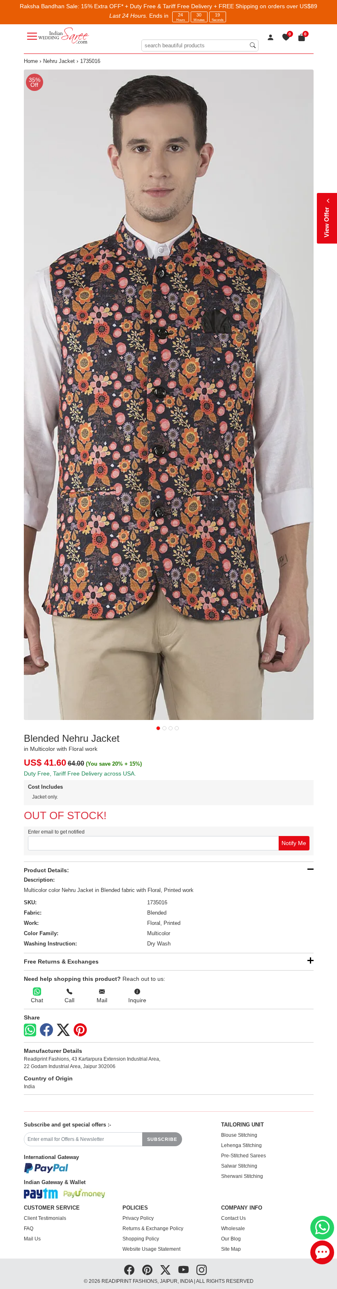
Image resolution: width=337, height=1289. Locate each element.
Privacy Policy (138, 1218)
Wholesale (233, 1228)
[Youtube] (183, 1270)
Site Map (231, 1249)
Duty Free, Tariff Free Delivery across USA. (80, 773)
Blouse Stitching (239, 1135)
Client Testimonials (45, 1218)
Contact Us (233, 1218)
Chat (37, 1000)
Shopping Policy (140, 1239)
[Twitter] (63, 1030)
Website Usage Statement (151, 1249)
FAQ (28, 1228)
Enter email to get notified (56, 832)
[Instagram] (201, 1270)
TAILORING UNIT (242, 1125)
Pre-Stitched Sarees (243, 1156)
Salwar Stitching (239, 1166)
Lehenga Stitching (241, 1145)
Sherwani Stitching (242, 1176)
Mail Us (32, 1239)
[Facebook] (46, 1030)
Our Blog (231, 1239)
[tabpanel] (169, 395)
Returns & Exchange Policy (152, 1228)
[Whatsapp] (30, 1030)
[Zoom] (169, 395)
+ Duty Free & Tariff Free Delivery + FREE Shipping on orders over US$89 (221, 6)
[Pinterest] (80, 1030)
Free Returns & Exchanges (61, 961)
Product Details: (46, 870)
